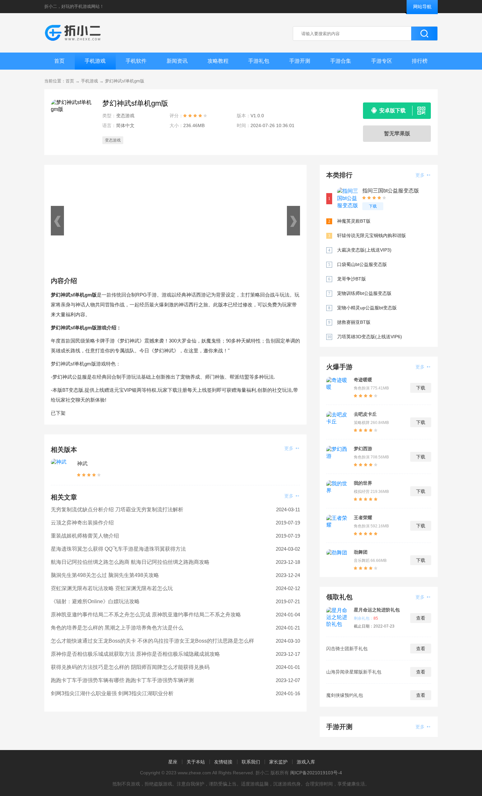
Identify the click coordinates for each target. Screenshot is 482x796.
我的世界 (363, 483)
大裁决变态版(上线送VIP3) (364, 250)
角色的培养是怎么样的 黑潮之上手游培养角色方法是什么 (117, 627)
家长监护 (278, 762)
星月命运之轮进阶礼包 (377, 609)
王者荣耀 (363, 517)
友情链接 (223, 762)
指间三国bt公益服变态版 (390, 190)
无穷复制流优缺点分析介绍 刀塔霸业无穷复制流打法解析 (117, 509)
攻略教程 (218, 61)
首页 (59, 61)
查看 (420, 618)
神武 (82, 463)
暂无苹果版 (397, 133)
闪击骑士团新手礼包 (347, 648)
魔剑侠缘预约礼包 (344, 695)
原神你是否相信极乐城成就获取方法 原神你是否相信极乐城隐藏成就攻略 (135, 654)
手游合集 (340, 61)
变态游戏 (113, 140)
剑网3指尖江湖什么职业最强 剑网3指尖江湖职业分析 (112, 693)
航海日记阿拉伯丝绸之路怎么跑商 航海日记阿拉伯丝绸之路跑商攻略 (130, 562)
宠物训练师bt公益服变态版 (364, 293)
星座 (172, 762)
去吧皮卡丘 (365, 414)
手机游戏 (95, 61)
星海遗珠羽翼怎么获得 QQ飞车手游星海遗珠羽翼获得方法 (118, 549)
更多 (289, 448)
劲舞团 (361, 552)
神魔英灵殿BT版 (354, 221)
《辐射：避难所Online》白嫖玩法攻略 (95, 601)
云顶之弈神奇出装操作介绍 (82, 522)
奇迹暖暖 (363, 379)
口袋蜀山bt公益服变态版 (362, 264)
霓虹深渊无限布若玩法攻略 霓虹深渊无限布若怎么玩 (112, 588)
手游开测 (299, 61)
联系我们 (251, 762)
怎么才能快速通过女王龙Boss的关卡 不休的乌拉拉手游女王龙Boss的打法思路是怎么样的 (152, 643)
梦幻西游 (363, 448)
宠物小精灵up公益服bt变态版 (367, 307)
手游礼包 (258, 61)
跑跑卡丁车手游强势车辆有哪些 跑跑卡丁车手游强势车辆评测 (122, 680)
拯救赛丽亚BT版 (354, 322)
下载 (373, 206)
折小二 (50, 6)
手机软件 (136, 61)
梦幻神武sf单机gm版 (124, 80)
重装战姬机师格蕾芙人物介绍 (85, 536)
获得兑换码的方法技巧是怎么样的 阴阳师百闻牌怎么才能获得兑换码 (130, 667)
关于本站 (196, 762)
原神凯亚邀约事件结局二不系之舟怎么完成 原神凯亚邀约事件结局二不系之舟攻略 (146, 614)
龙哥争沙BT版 (351, 278)
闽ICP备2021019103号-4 (316, 772)
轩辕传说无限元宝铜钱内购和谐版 (371, 235)
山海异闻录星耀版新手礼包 (353, 671)
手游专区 (381, 61)
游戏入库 (306, 762)
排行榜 (420, 61)
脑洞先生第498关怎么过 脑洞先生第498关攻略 (105, 575)
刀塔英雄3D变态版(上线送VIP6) (369, 336)
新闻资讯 (177, 61)
